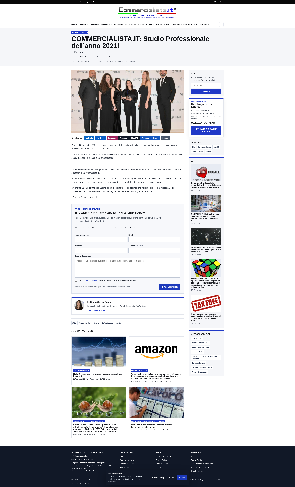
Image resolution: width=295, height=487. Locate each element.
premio (118, 323)
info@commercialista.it (80, 456)
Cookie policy (158, 478)
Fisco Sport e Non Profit (182, 24)
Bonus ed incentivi (198, 363)
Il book (158, 467)
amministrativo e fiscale (200, 347)
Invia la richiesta (170, 287)
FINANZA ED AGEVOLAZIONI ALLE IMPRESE (204, 357)
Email (130, 235)
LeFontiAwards (107, 323)
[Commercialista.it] (147, 12)
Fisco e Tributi (165, 24)
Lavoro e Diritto (197, 352)
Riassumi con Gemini (150, 138)
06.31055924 (196, 123)
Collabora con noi (97, 2)
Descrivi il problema (83, 256)
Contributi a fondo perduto (101, 24)
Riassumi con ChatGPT (129, 138)
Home (73, 2)
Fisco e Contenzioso (132, 24)
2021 (74, 323)
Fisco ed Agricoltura (150, 24)
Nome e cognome (82, 235)
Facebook (100, 138)
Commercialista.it (84, 323)
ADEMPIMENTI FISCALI (200, 343)
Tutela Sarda (196, 460)
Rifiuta (171, 478)
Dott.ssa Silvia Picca (93, 57)
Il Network (195, 457)
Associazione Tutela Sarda (202, 464)
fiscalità (96, 323)
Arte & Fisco (84, 24)
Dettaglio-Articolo (84, 61)
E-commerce (118, 24)
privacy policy (91, 280)
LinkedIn (89, 138)
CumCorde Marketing (92, 484)
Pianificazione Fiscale (200, 467)
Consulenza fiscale (163, 457)
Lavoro (195, 24)
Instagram (112, 138)
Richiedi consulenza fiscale (206, 130)
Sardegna (204, 24)
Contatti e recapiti (83, 2)
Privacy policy (125, 467)
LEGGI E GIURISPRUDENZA (202, 367)
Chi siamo (74, 24)
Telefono (78, 245)
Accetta (182, 478)
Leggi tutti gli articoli (96, 310)
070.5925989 (209, 123)
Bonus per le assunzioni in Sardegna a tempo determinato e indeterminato (151, 426)
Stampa (165, 138)
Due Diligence (197, 471)
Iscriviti (206, 92)
